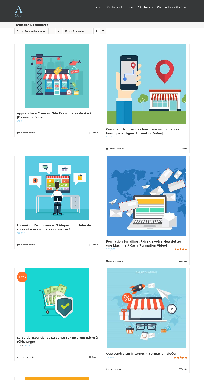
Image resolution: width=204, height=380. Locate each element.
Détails (95, 132)
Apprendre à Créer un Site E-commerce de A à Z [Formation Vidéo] (54, 115)
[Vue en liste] (103, 31)
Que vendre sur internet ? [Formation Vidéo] (141, 353)
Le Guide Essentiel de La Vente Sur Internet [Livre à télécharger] (57, 339)
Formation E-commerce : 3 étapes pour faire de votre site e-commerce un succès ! (54, 227)
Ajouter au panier (27, 132)
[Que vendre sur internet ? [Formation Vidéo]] (146, 308)
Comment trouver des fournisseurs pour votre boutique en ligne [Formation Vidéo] (142, 131)
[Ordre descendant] (59, 31)
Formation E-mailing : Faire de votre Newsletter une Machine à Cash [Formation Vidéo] (143, 243)
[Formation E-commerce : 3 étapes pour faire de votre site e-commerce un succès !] (57, 188)
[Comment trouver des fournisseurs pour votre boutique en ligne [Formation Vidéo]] (146, 84)
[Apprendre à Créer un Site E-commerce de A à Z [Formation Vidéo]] (57, 76)
